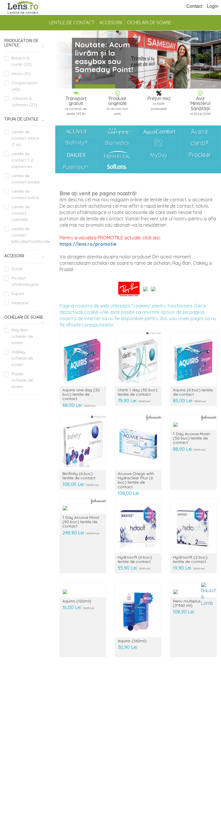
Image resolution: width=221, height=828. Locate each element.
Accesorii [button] (14, 255)
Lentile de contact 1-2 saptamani (22, 160)
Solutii (17, 268)
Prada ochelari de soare (22, 380)
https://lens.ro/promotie (88, 244)
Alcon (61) (21, 73)
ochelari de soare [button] (23, 317)
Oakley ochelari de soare (22, 358)
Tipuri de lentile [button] (21, 119)
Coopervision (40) (24, 86)
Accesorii (110, 22)
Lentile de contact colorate (21, 213)
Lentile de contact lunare (25, 179)
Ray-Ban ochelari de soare (22, 336)
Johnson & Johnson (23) (24, 101)
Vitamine (20, 302)
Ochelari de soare (149, 22)
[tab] (24, 43)
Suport (18, 293)
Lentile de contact (71, 22)
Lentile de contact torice (25, 194)
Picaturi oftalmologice (25, 281)
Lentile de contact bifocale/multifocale (28, 235)
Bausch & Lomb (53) (22, 61)
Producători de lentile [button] (21, 43)
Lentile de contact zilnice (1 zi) (25, 138)
